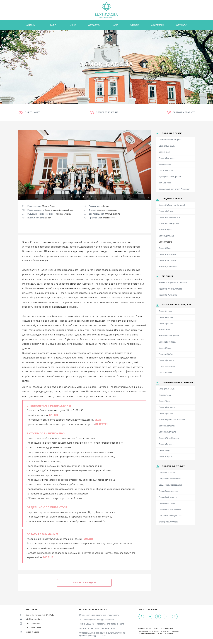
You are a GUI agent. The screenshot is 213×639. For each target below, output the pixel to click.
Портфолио (157, 25)
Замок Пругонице (167, 158)
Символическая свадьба (177, 383)
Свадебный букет (167, 504)
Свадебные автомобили (170, 510)
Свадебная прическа (168, 491)
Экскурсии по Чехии (168, 522)
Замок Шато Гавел (167, 342)
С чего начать (33, 112)
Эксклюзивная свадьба (176, 305)
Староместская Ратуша (170, 140)
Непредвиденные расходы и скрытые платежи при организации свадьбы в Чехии (102, 634)
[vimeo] (166, 616)
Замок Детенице (166, 236)
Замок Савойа (165, 242)
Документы (94, 25)
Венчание (168, 276)
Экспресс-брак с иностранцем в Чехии (97, 628)
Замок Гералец (166, 317)
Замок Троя (164, 152)
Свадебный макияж (168, 497)
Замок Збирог (165, 248)
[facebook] (141, 616)
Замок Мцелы (165, 311)
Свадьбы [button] (31, 25)
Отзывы (134, 25)
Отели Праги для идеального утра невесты (99, 615)
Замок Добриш (166, 211)
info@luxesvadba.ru (34, 619)
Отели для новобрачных (170, 516)
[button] (20, 197)
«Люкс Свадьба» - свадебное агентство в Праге (101, 624)
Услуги (53, 25)
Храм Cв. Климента (168, 295)
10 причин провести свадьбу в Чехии (96, 619)
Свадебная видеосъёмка (170, 485)
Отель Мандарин (167, 367)
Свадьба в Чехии (172, 199)
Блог (115, 25)
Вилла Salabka (165, 373)
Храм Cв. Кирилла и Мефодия (173, 283)
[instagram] (158, 616)
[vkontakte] (149, 616)
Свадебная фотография (170, 479)
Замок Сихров (165, 230)
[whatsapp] (174, 616)
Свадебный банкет (167, 473)
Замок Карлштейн (167, 254)
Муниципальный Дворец (170, 177)
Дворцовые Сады (167, 146)
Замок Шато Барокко (169, 224)
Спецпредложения (107, 112)
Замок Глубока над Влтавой (172, 205)
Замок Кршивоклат (168, 267)
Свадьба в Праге (172, 133)
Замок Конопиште (167, 261)
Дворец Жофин (166, 354)
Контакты (181, 25)
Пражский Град (166, 171)
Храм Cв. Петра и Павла (170, 289)
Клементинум (165, 164)
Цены (73, 25)
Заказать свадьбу (184, 112)
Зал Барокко (165, 183)
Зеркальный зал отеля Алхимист (174, 189)
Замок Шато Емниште (169, 217)
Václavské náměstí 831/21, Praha (40, 615)
